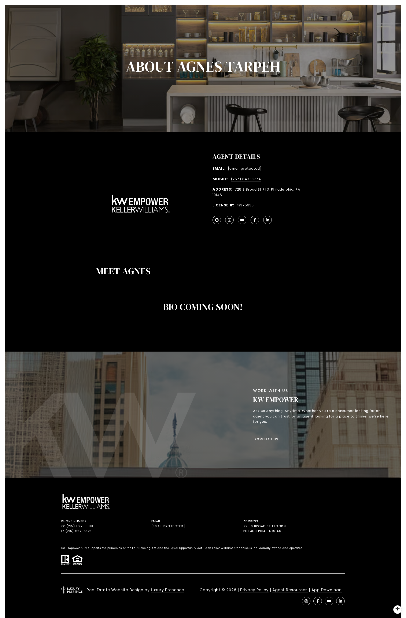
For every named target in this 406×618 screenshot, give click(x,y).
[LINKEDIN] (267, 220)
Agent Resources (290, 589)
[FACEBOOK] (255, 220)
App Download (326, 589)
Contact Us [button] (266, 440)
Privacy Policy (254, 589)
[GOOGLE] (217, 220)
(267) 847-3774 (246, 179)
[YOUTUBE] (242, 220)
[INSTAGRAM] (229, 220)
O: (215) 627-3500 (77, 526)
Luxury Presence (167, 589)
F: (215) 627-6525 (76, 531)
